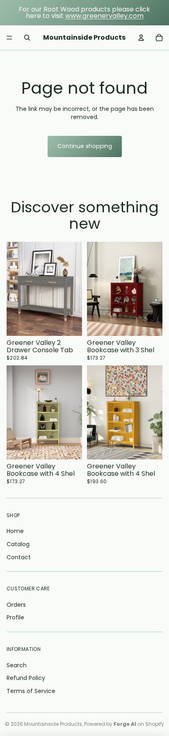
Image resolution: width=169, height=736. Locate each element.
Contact (19, 557)
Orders (16, 605)
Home (15, 531)
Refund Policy (26, 678)
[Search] (27, 38)
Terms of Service (31, 691)
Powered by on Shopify (124, 723)
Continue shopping (84, 146)
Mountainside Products (53, 723)
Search (17, 665)
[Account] (141, 38)
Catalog (18, 544)
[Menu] (9, 37)
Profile (15, 617)
